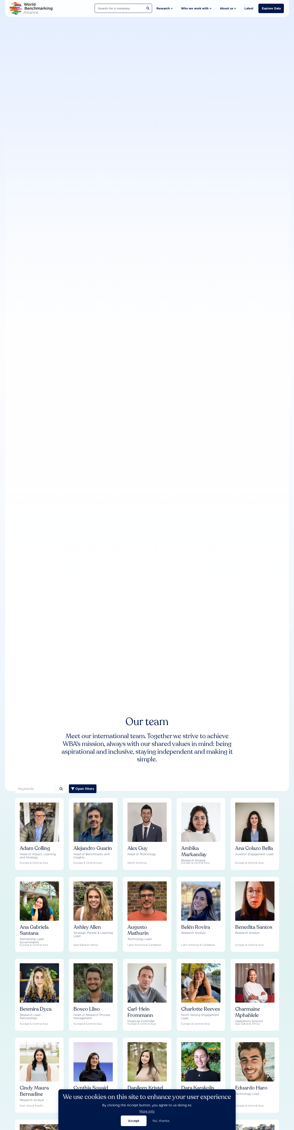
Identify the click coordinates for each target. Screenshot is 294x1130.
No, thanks (161, 1121)
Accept (133, 1121)
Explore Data (271, 8)
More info (147, 1111)
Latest (248, 8)
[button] (164, 8)
